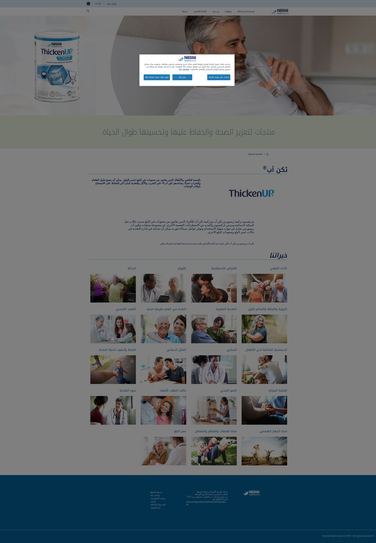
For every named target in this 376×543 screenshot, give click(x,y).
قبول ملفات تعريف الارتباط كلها (156, 77)
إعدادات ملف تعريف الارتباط (219, 77)
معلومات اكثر (184, 69)
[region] (187, 70)
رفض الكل (182, 77)
